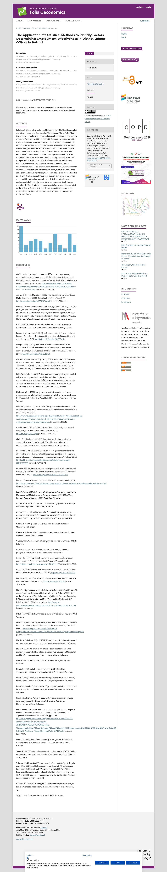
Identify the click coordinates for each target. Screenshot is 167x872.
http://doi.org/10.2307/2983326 (63, 573)
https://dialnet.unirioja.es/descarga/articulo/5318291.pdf (37, 564)
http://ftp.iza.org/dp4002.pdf (27, 434)
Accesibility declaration (24, 839)
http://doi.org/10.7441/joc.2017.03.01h (49, 339)
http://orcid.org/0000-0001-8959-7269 (27, 62)
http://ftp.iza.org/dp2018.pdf (53, 581)
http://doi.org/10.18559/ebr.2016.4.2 (36, 354)
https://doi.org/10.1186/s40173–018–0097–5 (50, 475)
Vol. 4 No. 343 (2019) (41, 28)
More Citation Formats (95, 166)
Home (19, 28)
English (124, 34)
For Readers (125, 294)
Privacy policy (87, 855)
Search (145, 21)
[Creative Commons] (139, 84)
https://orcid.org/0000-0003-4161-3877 (28, 76)
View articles (35, 21)
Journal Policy (72, 21)
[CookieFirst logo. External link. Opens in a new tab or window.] (28, 858)
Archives (27, 28)
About (19, 21)
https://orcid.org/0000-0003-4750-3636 (28, 91)
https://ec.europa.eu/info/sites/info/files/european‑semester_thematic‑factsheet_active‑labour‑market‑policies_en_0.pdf (61, 483)
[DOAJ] (128, 84)
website (44, 828)
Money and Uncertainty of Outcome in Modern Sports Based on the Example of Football (136, 256)
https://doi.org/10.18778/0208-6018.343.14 (38, 100)
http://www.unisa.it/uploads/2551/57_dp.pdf (33, 301)
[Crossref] (130, 104)
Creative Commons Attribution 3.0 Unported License (98, 119)
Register (139, 7)
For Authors (53, 21)
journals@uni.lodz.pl (37, 835)
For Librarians (126, 302)
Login (148, 7)
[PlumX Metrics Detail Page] (20, 207)
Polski (123, 38)
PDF (90, 53)
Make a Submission (132, 49)
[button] (30, 855)
